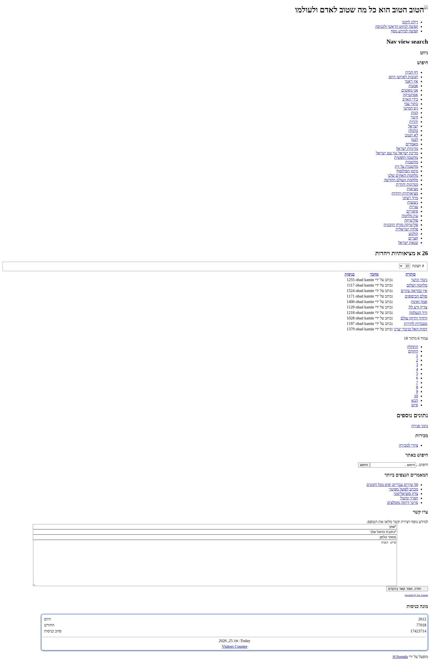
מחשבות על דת (406, 166)
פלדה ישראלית (407, 229)
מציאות (412, 189)
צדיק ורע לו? (417, 307)
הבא (414, 400)
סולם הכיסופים (416, 296)
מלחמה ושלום (417, 285)
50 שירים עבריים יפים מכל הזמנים (392, 484)
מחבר (374, 274)
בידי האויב (410, 99)
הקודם (413, 351)
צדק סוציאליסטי (406, 493)
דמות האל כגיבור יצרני (410, 329)
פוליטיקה (411, 220)
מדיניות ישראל (407, 148)
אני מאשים (409, 90)
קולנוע (413, 234)
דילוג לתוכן (410, 22)
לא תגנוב (411, 135)
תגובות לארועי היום (403, 77)
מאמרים (412, 144)
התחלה (412, 347)
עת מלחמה (410, 216)
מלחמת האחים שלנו (403, 175)
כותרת (411, 274)
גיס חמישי (410, 108)
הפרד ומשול (409, 498)
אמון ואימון (419, 302)
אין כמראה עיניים (414, 291)
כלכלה (413, 130)
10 (416, 396)
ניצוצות (412, 202)
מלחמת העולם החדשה (401, 180)
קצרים (413, 238)
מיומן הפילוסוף (407, 171)
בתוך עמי (411, 104)
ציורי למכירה (408, 445)
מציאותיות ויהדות (405, 193)
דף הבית (411, 72)
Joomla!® (400, 657)
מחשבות (411, 162)
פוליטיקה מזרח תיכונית (401, 225)
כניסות (350, 274)
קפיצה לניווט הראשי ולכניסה (396, 26)
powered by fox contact (416, 595)
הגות (414, 113)
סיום (414, 405)
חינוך (414, 117)
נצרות (413, 207)
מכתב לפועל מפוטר (403, 489)
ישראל (413, 126)
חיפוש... (422, 465)
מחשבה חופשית (406, 157)
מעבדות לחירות (415, 323)
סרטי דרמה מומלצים (402, 502)
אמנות (413, 86)
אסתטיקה (410, 95)
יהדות (413, 122)
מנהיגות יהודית (407, 184)
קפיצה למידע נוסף (404, 31)
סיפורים (412, 211)
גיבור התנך (419, 280)
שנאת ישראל (408, 243)
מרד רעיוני (410, 198)
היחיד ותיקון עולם (414, 318)
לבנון (414, 139)
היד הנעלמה (418, 312)
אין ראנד (411, 81)
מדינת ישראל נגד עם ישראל (397, 153)
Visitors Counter (234, 646)
